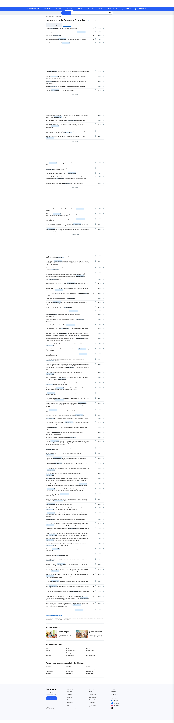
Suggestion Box (114, 694)
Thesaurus (69, 694)
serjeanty (48, 648)
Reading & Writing (71, 708)
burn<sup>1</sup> (70, 655)
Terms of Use (92, 702)
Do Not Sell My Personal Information (94, 706)
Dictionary (69, 691)
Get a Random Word (51, 698)
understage (68, 666)
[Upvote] (95, 28)
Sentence (51, 16)
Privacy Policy (92, 694)
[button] (126, 8)
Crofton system (69, 653)
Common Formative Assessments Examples (65, 632)
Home (47, 16)
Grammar (69, 700)
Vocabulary (70, 702)
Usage (68, 705)
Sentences (64, 13)
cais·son (88, 648)
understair (88, 666)
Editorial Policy (92, 697)
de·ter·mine (89, 653)
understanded (89, 671)
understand (68, 669)
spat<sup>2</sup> (90, 655)
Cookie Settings (93, 700)
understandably (69, 671)
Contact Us (113, 691)
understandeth (89, 673)
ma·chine (48, 650)
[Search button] (111, 12)
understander (49, 673)
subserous (48, 655)
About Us (91, 691)
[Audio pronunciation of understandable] (88, 21)
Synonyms (58, 25)
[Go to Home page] (33, 8)
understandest (69, 673)
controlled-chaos (90, 650)
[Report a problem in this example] (103, 28)
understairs (48, 669)
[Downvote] (100, 28)
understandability (90, 669)
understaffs (48, 666)
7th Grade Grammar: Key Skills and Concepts (95, 632)
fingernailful (48, 653)
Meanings (49, 25)
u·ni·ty (67, 648)
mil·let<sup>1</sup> (71, 650)
